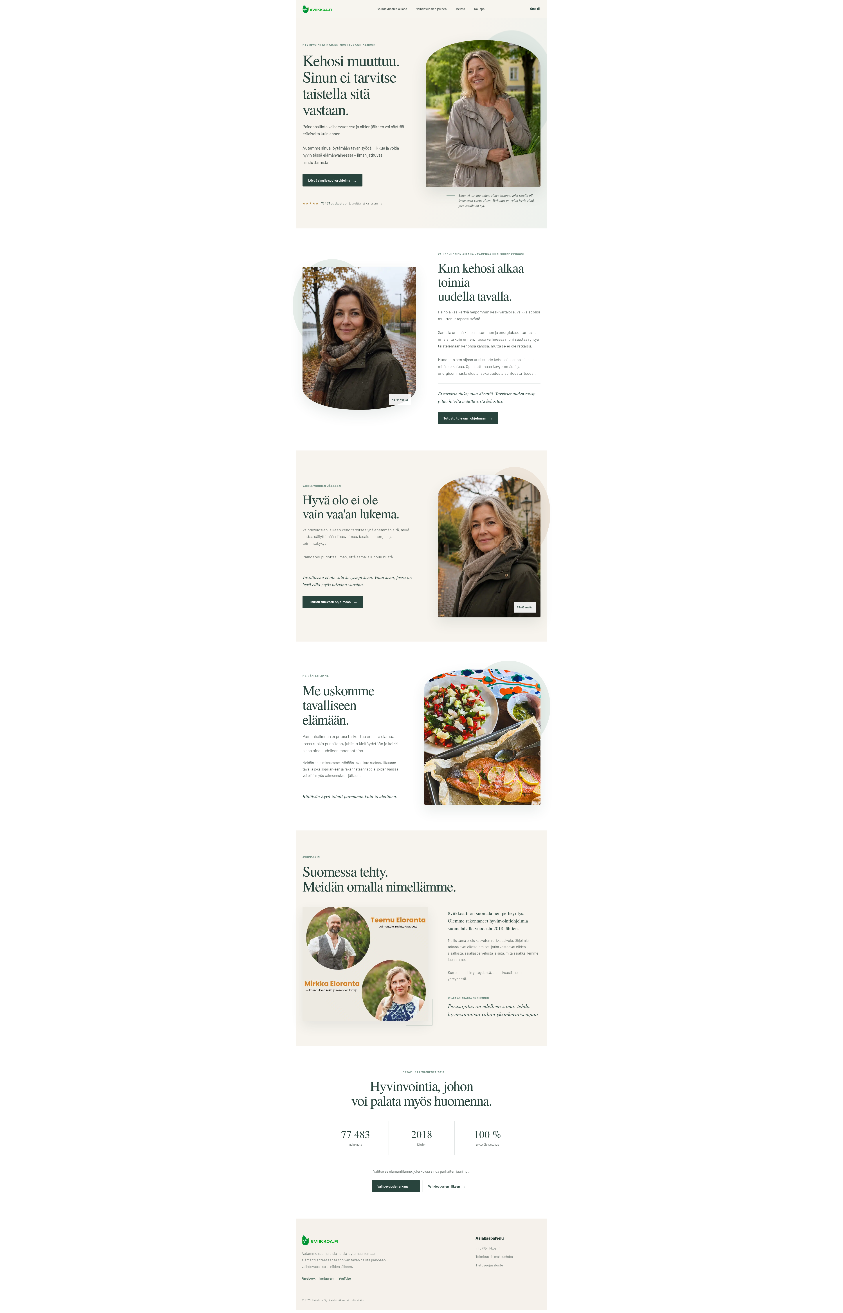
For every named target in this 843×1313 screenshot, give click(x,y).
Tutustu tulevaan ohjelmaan (468, 418)
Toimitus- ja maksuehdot (494, 1256)
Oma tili (535, 9)
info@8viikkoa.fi (488, 1248)
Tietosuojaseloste (489, 1265)
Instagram (327, 1278)
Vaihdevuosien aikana (392, 9)
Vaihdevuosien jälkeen (431, 9)
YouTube (345, 1278)
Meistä (460, 9)
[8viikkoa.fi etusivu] (317, 9)
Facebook (308, 1278)
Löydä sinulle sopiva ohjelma (332, 180)
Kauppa (479, 9)
